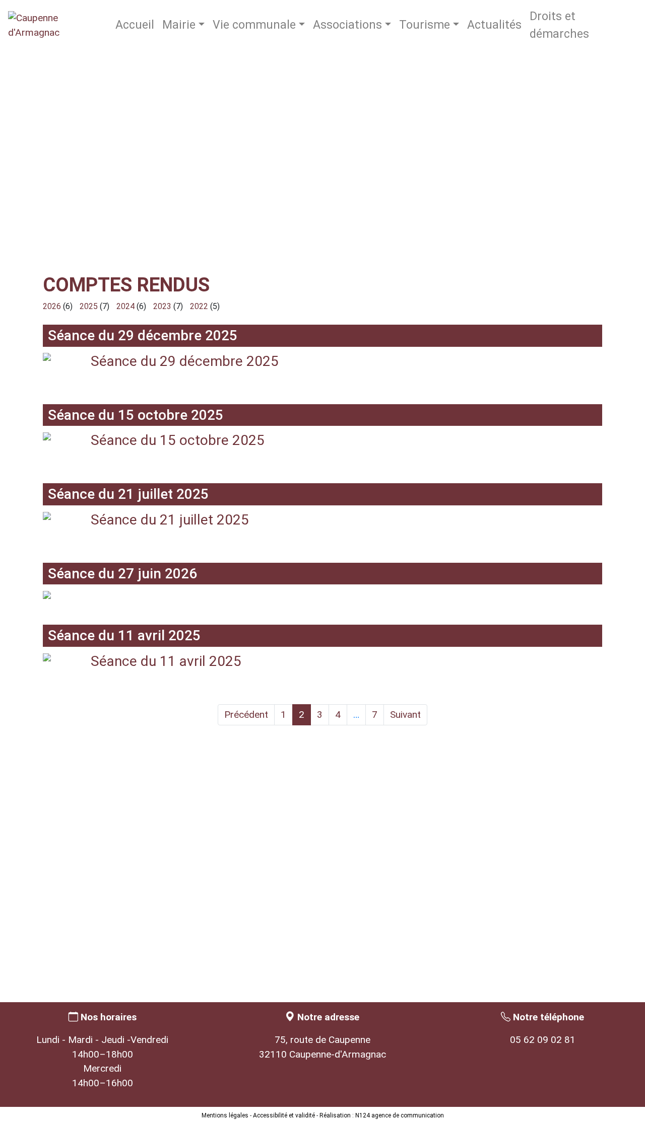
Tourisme (424, 25)
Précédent (246, 714)
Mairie (179, 25)
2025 (89, 306)
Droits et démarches (559, 25)
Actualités (494, 25)
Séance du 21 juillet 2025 (170, 519)
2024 (125, 306)
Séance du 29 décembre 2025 (185, 361)
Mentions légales (225, 1115)
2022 (199, 306)
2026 (52, 306)
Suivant (405, 714)
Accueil (134, 25)
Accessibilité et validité (284, 1115)
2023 (162, 306)
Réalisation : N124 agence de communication (381, 1115)
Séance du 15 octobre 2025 (178, 440)
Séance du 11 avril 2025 (166, 661)
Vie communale (254, 25)
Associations (347, 25)
